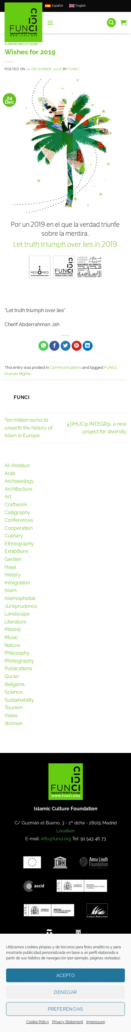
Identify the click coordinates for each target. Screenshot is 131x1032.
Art (8, 497)
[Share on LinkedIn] (88, 346)
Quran (12, 676)
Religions (15, 684)
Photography (19, 661)
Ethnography (19, 544)
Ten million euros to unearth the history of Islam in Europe (28, 427)
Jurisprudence (21, 606)
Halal (10, 567)
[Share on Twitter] (66, 346)
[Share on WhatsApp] (43, 346)
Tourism (14, 707)
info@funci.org (56, 838)
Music (11, 637)
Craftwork (16, 504)
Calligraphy (17, 512)
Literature (15, 622)
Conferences (19, 520)
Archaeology (19, 481)
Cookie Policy (37, 1022)
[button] (50, 23)
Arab (10, 473)
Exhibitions (16, 551)
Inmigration (17, 583)
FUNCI (73, 69)
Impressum (95, 1022)
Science (13, 692)
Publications (18, 668)
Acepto (65, 975)
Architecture (18, 489)
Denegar (65, 992)
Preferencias (65, 1009)
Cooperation (19, 528)
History (13, 575)
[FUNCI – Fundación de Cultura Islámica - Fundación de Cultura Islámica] (23, 22)
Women (14, 723)
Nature (12, 645)
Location (65, 831)
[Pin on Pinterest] (77, 346)
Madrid (12, 629)
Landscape (17, 614)
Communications (21, 44)
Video (11, 715)
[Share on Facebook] (54, 346)
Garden (13, 559)
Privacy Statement (67, 1022)
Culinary (14, 536)
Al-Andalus (17, 465)
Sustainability (19, 700)
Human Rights (17, 373)
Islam (11, 590)
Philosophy (17, 653)
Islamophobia (20, 598)
